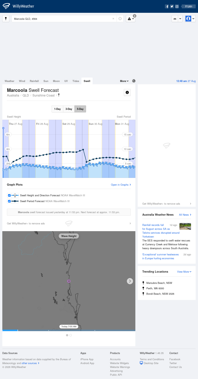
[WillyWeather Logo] (20, 6)
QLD (26, 95)
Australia (13, 95)
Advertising (116, 371)
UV (66, 81)
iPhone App (86, 359)
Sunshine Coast (43, 95)
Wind (22, 81)
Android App (87, 363)
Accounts (115, 359)
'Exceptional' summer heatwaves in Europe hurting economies (166, 256)
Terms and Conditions (152, 359)
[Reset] (113, 18)
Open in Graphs (120, 184)
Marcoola (59, 94)
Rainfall (34, 81)
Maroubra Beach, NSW (159, 283)
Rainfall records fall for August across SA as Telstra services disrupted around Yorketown (166, 236)
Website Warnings (120, 367)
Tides (76, 81)
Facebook (174, 359)
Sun (46, 81)
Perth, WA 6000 (155, 288)
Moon (56, 81)
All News (184, 214)
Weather (9, 81)
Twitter (173, 363)
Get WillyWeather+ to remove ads (161, 203)
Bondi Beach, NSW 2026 (160, 293)
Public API (116, 374)
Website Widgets (119, 363)
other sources (29, 363)
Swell (87, 81)
